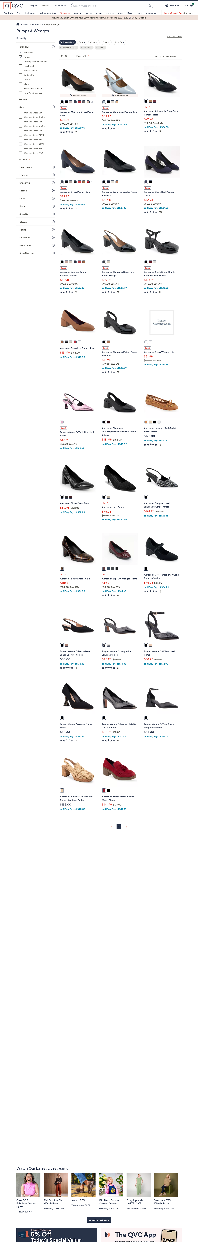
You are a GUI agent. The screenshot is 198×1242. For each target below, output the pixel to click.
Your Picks (8, 13)
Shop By (23, 214)
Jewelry (110, 13)
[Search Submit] (150, 5)
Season (23, 190)
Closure (23, 221)
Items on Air (60, 5)
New (19, 13)
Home (139, 13)
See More (23, 99)
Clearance (65, 13)
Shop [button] (32, 5)
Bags (129, 13)
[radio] (62, 101)
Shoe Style (24, 182)
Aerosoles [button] (87, 48)
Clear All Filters (174, 36)
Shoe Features (26, 253)
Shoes (120, 13)
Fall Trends (30, 13)
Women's (36, 24)
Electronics (151, 13)
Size (21, 107)
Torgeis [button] (101, 48)
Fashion (88, 13)
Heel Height (25, 167)
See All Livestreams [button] (99, 1219)
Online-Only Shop (47, 13)
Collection (24, 237)
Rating (22, 229)
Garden (77, 13)
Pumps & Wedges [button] (69, 48)
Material (23, 175)
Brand (24, 46)
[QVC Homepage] (18, 24)
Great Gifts (25, 245)
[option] (99, 18)
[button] (167, 6)
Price (22, 206)
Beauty (99, 13)
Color (22, 198)
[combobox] (109, 5)
